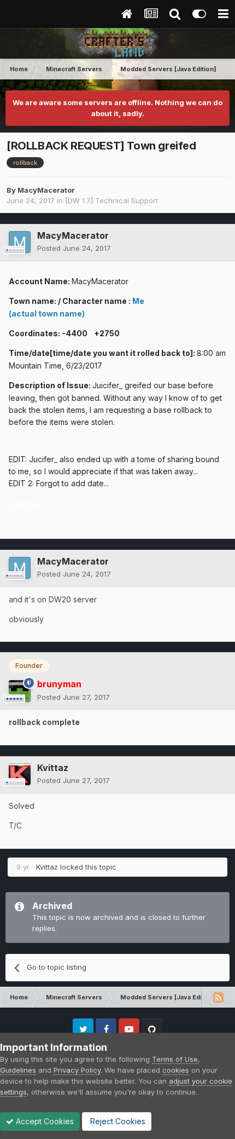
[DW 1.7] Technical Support (111, 200)
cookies (175, 1070)
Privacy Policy (77, 1070)
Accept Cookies (44, 1121)
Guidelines (18, 1070)
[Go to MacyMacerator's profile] (20, 242)
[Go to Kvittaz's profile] (20, 774)
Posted (74, 248)
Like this (25, 503)
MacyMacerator (46, 190)
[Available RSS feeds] (218, 997)
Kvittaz (52, 767)
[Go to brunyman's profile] (20, 691)
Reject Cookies (116, 1121)
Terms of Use (175, 1059)
